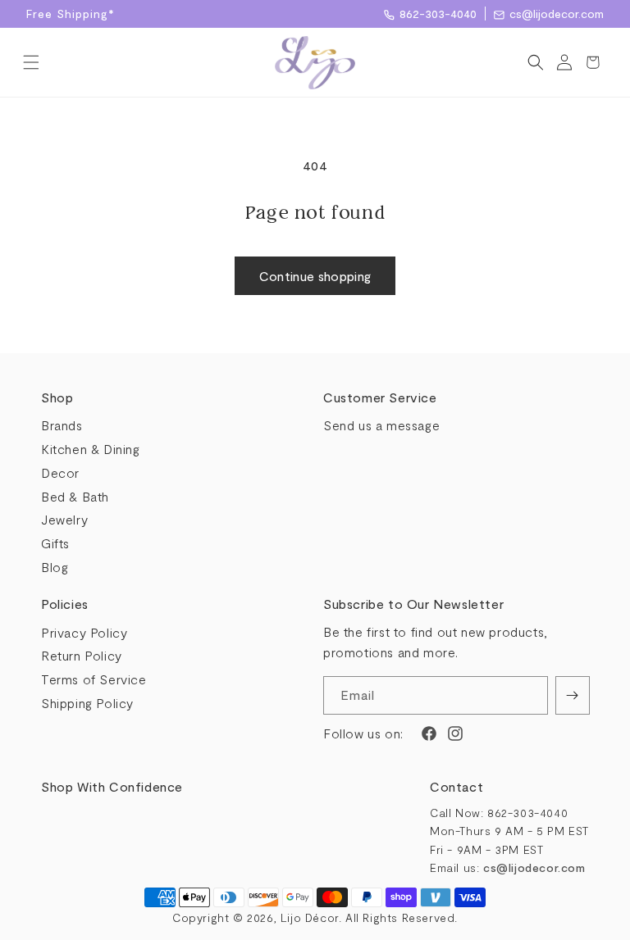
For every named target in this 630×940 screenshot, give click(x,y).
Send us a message (381, 425)
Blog (54, 566)
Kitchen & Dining (90, 448)
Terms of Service (94, 679)
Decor (60, 472)
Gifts (55, 543)
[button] (30, 62)
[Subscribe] (572, 695)
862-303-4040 (438, 13)
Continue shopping (315, 276)
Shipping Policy (87, 703)
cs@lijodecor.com (556, 13)
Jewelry (64, 519)
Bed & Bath (75, 496)
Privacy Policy (84, 632)
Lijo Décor (310, 917)
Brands (62, 425)
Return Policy (81, 655)
